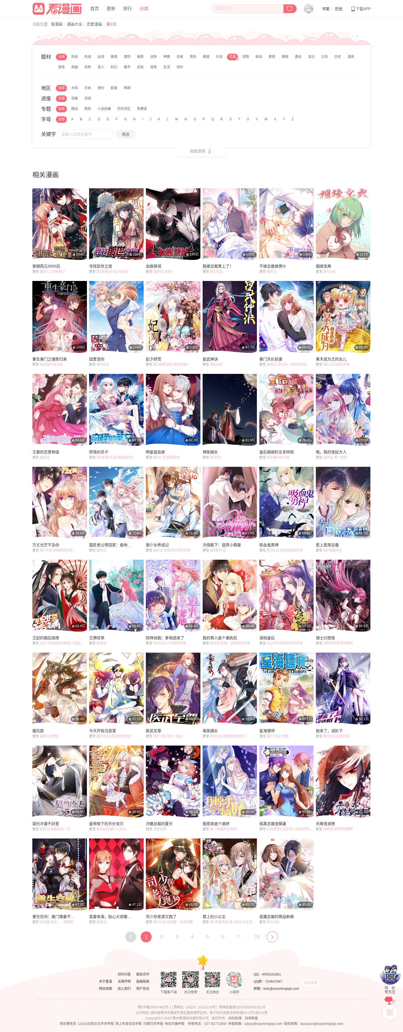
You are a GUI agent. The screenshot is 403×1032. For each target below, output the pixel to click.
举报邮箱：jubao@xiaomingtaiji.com (255, 1024)
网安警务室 (68, 1024)
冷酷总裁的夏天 (159, 823)
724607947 (273, 981)
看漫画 (57, 24)
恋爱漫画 (95, 24)
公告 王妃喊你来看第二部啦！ (61, 643)
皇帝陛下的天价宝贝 (106, 823)
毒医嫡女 (210, 731)
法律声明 (124, 981)
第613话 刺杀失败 (336, 364)
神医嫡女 (210, 452)
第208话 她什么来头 (111, 829)
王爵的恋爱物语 (45, 452)
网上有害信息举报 (128, 1024)
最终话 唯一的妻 (335, 457)
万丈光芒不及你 (45, 545)
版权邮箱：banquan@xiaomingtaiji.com (313, 1024)
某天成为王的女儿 (331, 359)
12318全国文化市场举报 (96, 1024)
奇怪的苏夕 (98, 452)
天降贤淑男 (325, 823)
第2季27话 (218, 550)
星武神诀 (210, 359)
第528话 (216, 272)
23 (257, 937)
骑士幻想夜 (325, 638)
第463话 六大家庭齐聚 (169, 643)
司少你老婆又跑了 (161, 916)
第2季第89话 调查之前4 (170, 364)
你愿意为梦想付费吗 (338, 643)
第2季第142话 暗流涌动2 (115, 457)
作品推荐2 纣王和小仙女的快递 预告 (293, 829)
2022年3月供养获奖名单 (285, 643)
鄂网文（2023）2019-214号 (195, 1007)
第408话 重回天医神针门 (228, 736)
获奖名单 (159, 829)
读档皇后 (267, 638)
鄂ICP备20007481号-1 (154, 1007)
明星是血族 (155, 452)
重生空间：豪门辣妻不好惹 (54, 916)
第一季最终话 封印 (223, 829)
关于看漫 (105, 981)
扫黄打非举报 (153, 1024)
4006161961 (271, 974)
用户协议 (142, 989)
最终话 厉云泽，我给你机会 (287, 364)
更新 (111, 8)
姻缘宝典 (323, 266)
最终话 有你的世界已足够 (171, 550)
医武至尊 (153, 731)
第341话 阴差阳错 (336, 736)
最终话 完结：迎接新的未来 (230, 643)
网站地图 (105, 989)
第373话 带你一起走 (168, 736)
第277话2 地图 (277, 736)
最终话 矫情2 (49, 736)
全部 (61, 57)
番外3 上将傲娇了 (53, 272)
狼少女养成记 (157, 545)
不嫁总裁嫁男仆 (272, 266)
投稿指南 (142, 981)
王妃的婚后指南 (45, 638)
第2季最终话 (332, 550)
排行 (127, 8)
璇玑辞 (38, 731)
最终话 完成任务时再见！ (115, 736)
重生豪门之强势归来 (49, 359)
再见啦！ (216, 457)
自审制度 (251, 1018)
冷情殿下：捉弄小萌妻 (222, 545)
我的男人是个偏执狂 (220, 638)
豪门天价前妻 (270, 359)
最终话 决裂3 (162, 272)
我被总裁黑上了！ (218, 266)
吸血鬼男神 (269, 545)
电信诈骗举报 (175, 1024)
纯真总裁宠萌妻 (272, 823)
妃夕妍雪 (153, 359)
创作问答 (124, 974)
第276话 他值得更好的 (56, 550)
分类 (144, 8)
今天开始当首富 (102, 731)
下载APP (363, 9)
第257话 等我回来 (166, 457)
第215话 (273, 922)
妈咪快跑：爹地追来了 (165, 638)
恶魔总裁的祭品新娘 (276, 916)
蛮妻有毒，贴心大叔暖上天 (111, 916)
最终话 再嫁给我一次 (55, 829)
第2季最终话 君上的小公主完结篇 (234, 922)
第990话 (216, 364)
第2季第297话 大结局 (112, 272)
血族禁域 (153, 266)
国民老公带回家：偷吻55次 (111, 545)
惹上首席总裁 (327, 545)
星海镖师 (267, 731)
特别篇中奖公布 (51, 364)
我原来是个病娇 (216, 823)
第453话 (329, 272)
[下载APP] (389, 1012)
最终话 (272, 272)
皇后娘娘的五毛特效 (276, 452)
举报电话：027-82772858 (207, 1024)
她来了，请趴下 (329, 731)
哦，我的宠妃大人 (331, 452)
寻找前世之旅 (100, 266)
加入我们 (124, 989)
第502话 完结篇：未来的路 (173, 922)
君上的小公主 (214, 916)
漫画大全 (75, 24)
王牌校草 (96, 638)
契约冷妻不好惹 (45, 823)
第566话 (103, 364)
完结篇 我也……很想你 (56, 922)
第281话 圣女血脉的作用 (285, 550)
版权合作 (142, 974)
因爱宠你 (96, 359)
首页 (94, 8)
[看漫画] (57, 8)
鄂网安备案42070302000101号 (242, 1007)
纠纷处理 (235, 1018)
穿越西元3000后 (46, 266)
